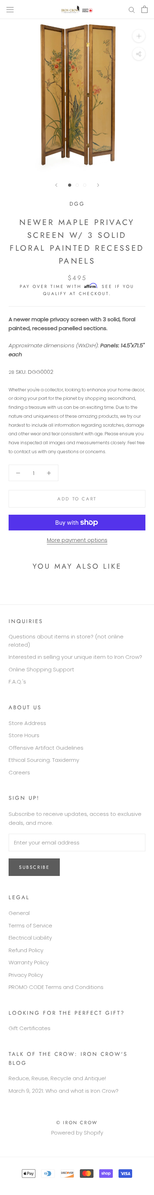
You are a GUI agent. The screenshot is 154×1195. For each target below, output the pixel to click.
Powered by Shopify (77, 1132)
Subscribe (34, 867)
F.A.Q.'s (17, 681)
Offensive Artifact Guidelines (46, 747)
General (19, 913)
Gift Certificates (29, 1028)
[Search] (132, 9)
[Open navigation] (10, 9)
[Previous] (56, 185)
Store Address (27, 723)
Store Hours (24, 735)
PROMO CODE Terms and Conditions (56, 987)
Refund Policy (26, 950)
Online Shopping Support (41, 669)
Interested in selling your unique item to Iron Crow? (75, 657)
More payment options (77, 540)
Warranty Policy (29, 962)
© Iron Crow (77, 1122)
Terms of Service (30, 925)
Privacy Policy (26, 975)
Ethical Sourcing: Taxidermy (44, 760)
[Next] (98, 185)
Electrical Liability (30, 937)
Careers (19, 772)
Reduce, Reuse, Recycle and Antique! (57, 1078)
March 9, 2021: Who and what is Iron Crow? (64, 1090)
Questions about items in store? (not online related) (66, 640)
